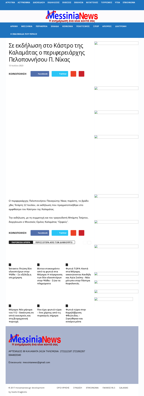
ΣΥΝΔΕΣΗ (77, 387)
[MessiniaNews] (72, 16)
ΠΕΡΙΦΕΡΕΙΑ (41, 26)
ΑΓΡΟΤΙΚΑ (10, 2)
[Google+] (119, 7)
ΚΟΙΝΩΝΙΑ (67, 26)
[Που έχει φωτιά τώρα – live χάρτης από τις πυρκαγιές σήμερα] (50, 297)
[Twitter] (130, 7)
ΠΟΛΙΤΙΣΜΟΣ (83, 26)
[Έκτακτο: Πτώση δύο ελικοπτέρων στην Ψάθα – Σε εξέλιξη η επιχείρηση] (21, 256)
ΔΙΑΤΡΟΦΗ (120, 26)
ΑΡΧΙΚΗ (14, 26)
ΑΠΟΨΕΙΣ (107, 26)
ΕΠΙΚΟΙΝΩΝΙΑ (129, 2)
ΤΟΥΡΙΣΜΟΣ (106, 2)
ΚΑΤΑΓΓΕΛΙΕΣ (92, 2)
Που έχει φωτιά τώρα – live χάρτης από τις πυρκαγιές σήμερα (49, 312)
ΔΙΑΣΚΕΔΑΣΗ (39, 2)
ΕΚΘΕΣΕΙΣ (66, 2)
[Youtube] (136, 7)
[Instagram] (125, 7)
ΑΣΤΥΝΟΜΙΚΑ (24, 2)
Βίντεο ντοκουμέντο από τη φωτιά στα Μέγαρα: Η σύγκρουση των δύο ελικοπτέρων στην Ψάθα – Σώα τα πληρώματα (49, 276)
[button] (133, 30)
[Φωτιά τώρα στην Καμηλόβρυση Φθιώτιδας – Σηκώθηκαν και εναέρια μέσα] (78, 297)
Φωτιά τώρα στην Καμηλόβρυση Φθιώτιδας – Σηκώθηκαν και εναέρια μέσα (76, 315)
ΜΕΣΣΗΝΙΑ (26, 26)
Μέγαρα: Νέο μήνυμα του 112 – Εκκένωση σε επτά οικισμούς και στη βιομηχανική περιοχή (21, 315)
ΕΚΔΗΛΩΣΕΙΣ (54, 2)
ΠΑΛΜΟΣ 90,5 (109, 387)
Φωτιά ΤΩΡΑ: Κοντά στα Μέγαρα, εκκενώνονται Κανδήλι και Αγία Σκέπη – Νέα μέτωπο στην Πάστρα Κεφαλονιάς (78, 276)
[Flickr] (114, 7)
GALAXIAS (123, 387)
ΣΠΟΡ (96, 26)
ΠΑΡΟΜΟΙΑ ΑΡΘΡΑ (21, 242)
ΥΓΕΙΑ (117, 2)
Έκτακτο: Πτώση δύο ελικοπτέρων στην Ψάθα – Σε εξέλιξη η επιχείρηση (20, 273)
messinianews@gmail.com (36, 362)
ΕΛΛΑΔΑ (55, 26)
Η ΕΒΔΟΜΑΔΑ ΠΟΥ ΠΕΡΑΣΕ (23, 34)
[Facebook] (108, 7)
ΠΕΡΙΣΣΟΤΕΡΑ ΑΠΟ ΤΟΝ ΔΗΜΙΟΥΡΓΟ (53, 242)
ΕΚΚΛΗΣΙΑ (78, 2)
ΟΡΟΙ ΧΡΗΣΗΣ (63, 387)
